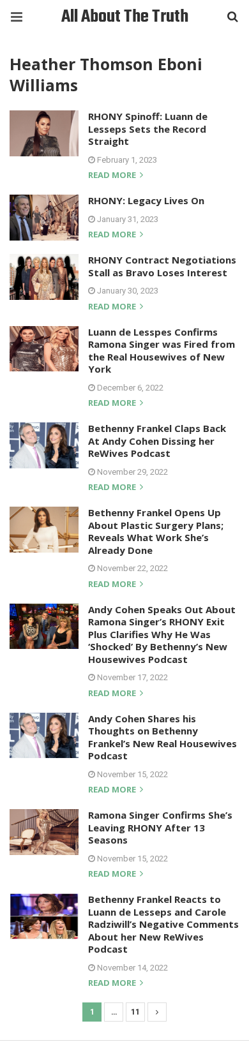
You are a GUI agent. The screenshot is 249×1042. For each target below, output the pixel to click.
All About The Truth (124, 17)
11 (135, 1012)
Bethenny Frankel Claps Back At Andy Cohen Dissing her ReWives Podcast (157, 440)
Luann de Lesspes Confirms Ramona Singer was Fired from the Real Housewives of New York (161, 350)
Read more (113, 176)
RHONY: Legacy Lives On (146, 200)
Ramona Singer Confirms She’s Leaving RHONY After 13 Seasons (160, 827)
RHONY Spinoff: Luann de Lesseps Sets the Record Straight (147, 128)
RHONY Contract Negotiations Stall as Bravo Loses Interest (162, 266)
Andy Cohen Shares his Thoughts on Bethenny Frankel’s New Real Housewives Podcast (162, 737)
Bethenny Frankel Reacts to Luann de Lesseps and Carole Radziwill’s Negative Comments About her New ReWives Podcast (163, 924)
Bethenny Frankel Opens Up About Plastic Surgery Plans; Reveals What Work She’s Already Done (155, 531)
